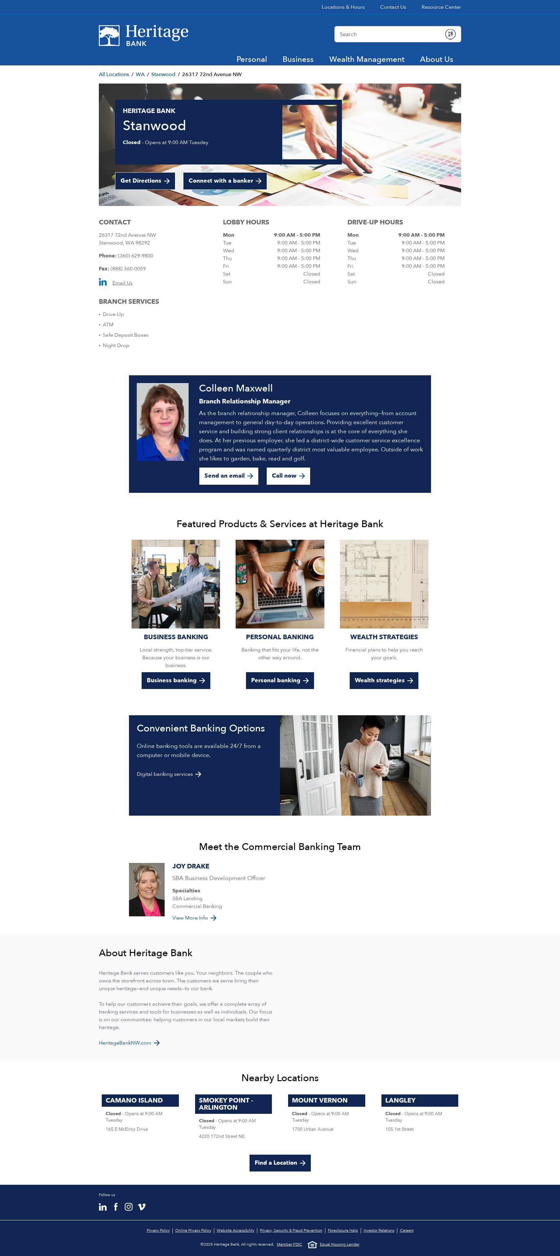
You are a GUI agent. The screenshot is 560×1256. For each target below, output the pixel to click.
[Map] (373, 997)
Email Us (122, 283)
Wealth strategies (380, 680)
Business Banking (176, 637)
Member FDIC (289, 1244)
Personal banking (275, 680)
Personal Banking (280, 637)
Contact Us (393, 7)
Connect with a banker (221, 181)
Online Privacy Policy (193, 1230)
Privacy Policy (158, 1230)
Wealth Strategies (384, 637)
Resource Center (441, 7)
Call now (284, 476)
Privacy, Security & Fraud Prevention (291, 1230)
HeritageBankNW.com (125, 1043)
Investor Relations (379, 1230)
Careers (407, 1230)
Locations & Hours (343, 7)
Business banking (172, 680)
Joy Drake (190, 866)
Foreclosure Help (343, 1230)
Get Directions (147, 183)
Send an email (224, 476)
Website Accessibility (235, 1230)
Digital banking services (165, 774)
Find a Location (276, 1163)
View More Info (190, 918)
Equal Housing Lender (339, 1244)
